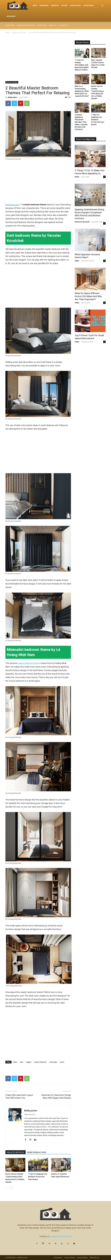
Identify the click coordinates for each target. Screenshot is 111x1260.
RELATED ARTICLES (15, 1152)
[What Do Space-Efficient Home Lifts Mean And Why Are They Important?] (90, 279)
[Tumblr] (62, 1244)
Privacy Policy (82, 1257)
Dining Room (75, 5)
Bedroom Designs (19, 32)
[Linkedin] (36, 1139)
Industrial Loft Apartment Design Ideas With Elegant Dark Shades (56, 1096)
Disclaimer (58, 1257)
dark (21, 1062)
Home (35, 5)
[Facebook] (8, 103)
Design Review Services (26, 25)
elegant (28, 1062)
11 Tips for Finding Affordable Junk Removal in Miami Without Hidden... (82, 65)
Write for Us (94, 1257)
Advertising (42, 25)
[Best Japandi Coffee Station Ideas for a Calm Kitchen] (98, 53)
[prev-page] (7, 1187)
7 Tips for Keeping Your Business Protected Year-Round (37, 1176)
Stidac (77, 177)
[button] (102, 5)
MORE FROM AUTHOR (36, 1152)
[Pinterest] (20, 103)
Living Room (88, 5)
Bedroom (55, 5)
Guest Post (9, 25)
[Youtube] (74, 1244)
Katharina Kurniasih (82, 222)
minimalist (53, 1062)
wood (62, 1062)
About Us (52, 25)
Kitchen (64, 5)
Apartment (44, 5)
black (15, 1062)
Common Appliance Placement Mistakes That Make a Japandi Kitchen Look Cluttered (81, 122)
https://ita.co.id (29, 1114)
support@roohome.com (61, 1236)
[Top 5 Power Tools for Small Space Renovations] (90, 321)
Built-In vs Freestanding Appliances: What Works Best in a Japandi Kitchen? (82, 91)
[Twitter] (14, 103)
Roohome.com (12, 204)
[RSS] (55, 1244)
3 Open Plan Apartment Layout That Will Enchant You (19, 1096)
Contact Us (63, 25)
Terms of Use (70, 1257)
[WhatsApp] (27, 103)
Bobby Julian (12, 97)
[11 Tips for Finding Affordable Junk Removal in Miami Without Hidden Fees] (82, 53)
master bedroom (40, 1062)
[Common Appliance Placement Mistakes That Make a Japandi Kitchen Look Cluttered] (82, 108)
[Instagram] (31, 1139)
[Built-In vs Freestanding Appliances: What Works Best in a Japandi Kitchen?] (82, 79)
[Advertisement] (38, 61)
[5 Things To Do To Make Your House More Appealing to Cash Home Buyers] (90, 156)
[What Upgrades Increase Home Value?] (90, 240)
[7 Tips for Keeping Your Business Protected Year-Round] (38, 1165)
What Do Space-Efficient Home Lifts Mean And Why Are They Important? (88, 296)
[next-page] (11, 1187)
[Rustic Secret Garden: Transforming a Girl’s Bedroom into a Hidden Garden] (15, 1165)
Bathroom (11, 16)
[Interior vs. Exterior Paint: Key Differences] (61, 1165)
